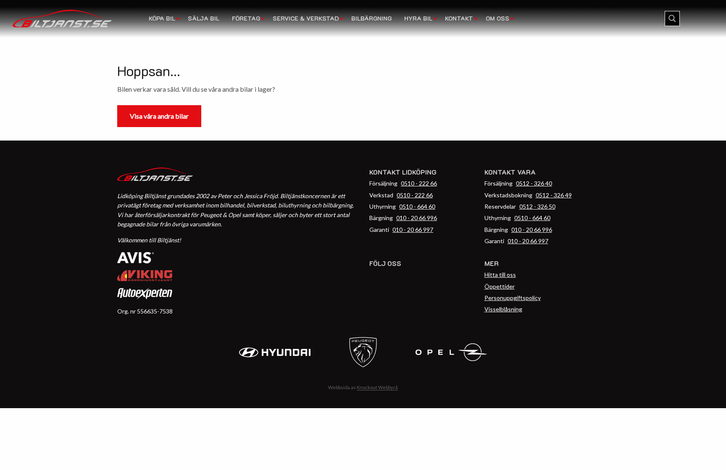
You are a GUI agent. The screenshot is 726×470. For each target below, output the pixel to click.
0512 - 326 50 (537, 206)
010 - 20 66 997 (412, 229)
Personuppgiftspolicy (512, 297)
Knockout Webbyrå (377, 387)
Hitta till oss (500, 274)
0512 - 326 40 (534, 183)
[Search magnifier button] (672, 18)
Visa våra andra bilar (159, 116)
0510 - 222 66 (419, 183)
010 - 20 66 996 (416, 217)
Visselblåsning (503, 309)
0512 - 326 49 (554, 195)
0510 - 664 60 (417, 206)
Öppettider (499, 286)
